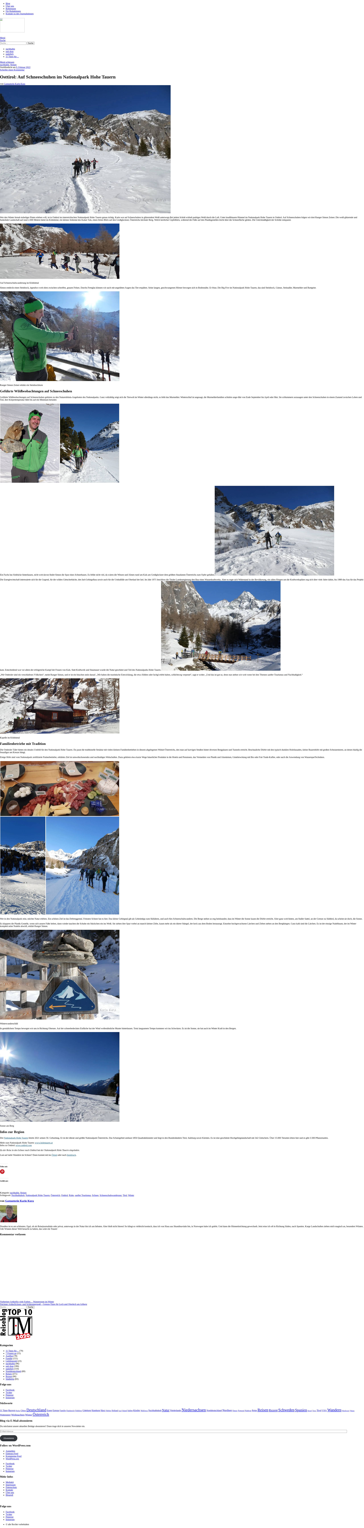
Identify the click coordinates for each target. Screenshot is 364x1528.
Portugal (241, 1411)
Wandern (334, 1410)
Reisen (13, 65)
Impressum (10, 1485)
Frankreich (70, 1411)
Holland (115, 1411)
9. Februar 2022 (23, 67)
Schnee (95, 1195)
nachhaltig (10, 49)
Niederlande (175, 1410)
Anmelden (10, 1451)
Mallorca (144, 1411)
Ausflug (9, 1356)
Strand (310, 1411)
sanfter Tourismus (83, 1195)
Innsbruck (71, 1155)
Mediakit (10, 1482)
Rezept (9, 1376)
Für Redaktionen (13, 11)
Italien (130, 1411)
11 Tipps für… (12, 56)
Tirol (125, 1195)
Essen (49, 1410)
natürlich (10, 54)
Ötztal (54, 1155)
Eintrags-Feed (12, 1453)
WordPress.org (12, 1459)
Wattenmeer (5, 1415)
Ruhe (71, 1195)
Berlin (18, 1411)
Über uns (10, 6)
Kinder (136, 1410)
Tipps (314, 1411)
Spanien (301, 1410)
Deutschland (36, 1410)
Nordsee (227, 1410)
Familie (9, 1358)
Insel (120, 1411)
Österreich (55, 1195)
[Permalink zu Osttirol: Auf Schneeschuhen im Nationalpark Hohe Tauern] (85, 212)
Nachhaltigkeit (17, 1195)
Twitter (9, 1392)
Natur (165, 1410)
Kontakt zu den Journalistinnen (20, 14)
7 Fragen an (11, 1353)
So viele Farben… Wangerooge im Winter (27, 1301)
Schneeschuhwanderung (111, 1195)
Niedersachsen (194, 1410)
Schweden (286, 1410)
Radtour (248, 1411)
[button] (30, 443)
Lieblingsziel (11, 1361)
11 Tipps (4, 1410)
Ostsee (234, 1411)
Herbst (108, 1411)
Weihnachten (18, 1414)
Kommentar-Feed (13, 1456)
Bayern (11, 1410)
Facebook (10, 1390)
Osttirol (64, 1195)
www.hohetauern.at (44, 1143)
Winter (131, 1195)
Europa (56, 1410)
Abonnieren (8, 1438)
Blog (8, 3)
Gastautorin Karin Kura (14, 84)
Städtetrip (10, 1379)
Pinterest (9, 1395)
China (23, 1410)
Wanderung (345, 1411)
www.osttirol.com (24, 1145)
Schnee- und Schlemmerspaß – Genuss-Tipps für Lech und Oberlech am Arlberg (43, 1304)
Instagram (10, 1397)
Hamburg (96, 1410)
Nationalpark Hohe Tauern (16, 1138)
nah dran (10, 51)
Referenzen (11, 8)
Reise (254, 1410)
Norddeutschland (13, 1371)
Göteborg (86, 1410)
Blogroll (9, 1495)
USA (324, 1410)
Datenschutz (11, 1487)
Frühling (78, 1411)
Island (124, 1411)
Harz (103, 1410)
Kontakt (9, 1490)
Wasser (352, 1411)
